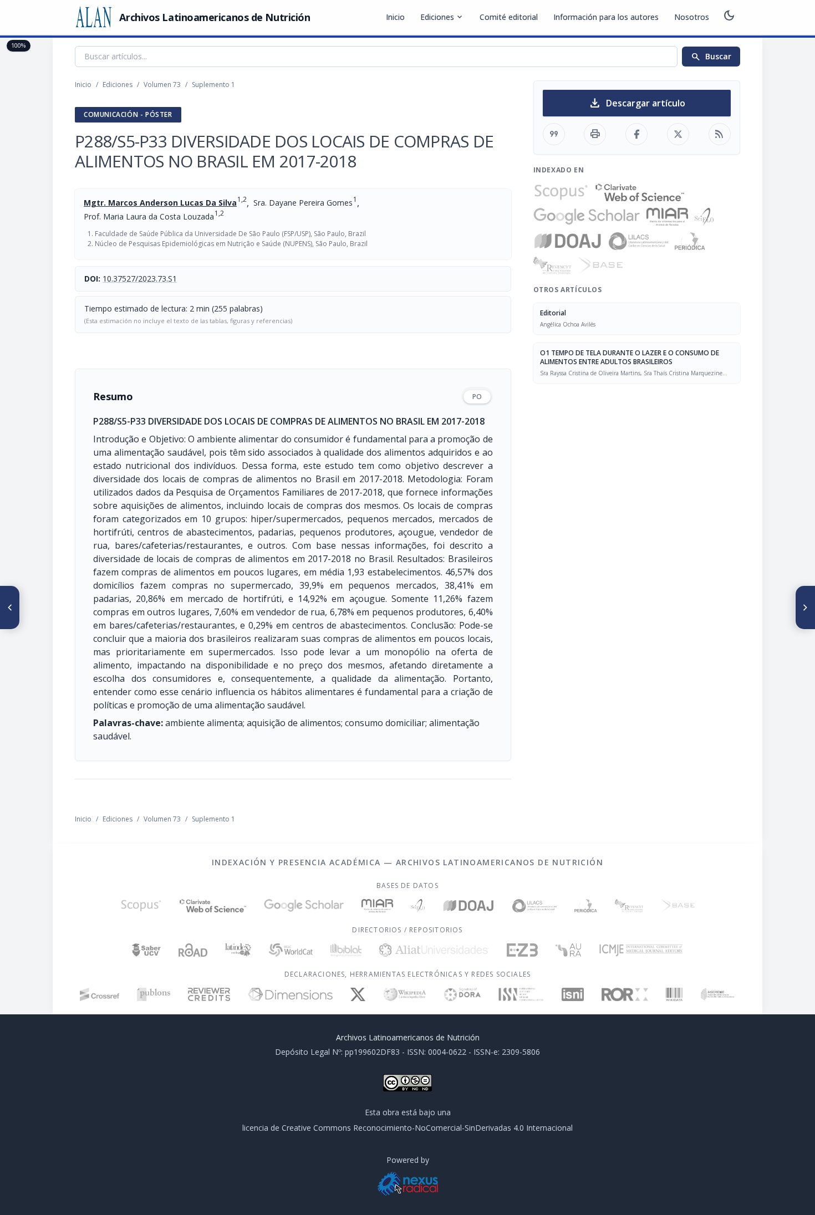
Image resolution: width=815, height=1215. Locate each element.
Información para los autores (606, 17)
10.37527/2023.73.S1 (140, 278)
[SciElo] (704, 217)
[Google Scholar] (586, 217)
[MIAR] (667, 217)
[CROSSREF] (99, 994)
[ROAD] (193, 950)
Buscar (711, 56)
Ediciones (442, 17)
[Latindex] (238, 950)
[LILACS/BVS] (638, 241)
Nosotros (691, 17)
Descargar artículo (636, 103)
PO (477, 396)
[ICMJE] (641, 950)
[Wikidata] (674, 994)
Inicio (395, 17)
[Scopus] (561, 192)
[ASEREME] (717, 994)
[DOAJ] (568, 241)
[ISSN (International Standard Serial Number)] (521, 994)
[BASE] (600, 265)
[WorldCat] (291, 950)
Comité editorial (509, 17)
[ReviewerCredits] (209, 994)
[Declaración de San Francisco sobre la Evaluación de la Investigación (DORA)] (462, 994)
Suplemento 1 (213, 84)
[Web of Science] (639, 192)
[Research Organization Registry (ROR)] (625, 994)
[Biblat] (345, 950)
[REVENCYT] (552, 265)
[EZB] (522, 950)
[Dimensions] (290, 994)
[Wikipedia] (405, 994)
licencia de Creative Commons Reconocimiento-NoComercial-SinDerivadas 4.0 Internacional (407, 1127)
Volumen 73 (162, 84)
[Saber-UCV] (146, 950)
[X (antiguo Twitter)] (357, 994)
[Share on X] (678, 134)
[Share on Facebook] (636, 134)
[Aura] (568, 950)
